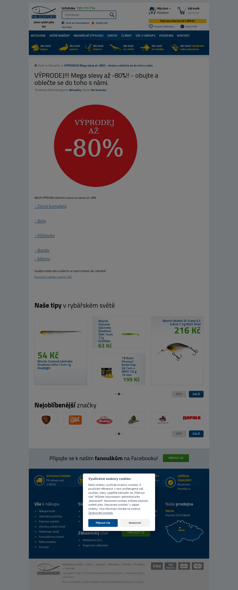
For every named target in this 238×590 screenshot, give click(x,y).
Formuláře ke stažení (51, 537)
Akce (89, 564)
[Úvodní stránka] (42, 12)
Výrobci (100, 564)
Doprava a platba (49, 521)
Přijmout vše (103, 522)
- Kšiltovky (44, 235)
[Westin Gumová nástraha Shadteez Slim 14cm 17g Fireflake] (131, 335)
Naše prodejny (47, 542)
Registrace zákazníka (95, 545)
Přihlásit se (135, 532)
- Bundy (42, 250)
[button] (196, 394)
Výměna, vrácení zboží (52, 526)
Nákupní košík (47, 511)
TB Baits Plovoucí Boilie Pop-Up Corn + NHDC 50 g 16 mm (129, 366)
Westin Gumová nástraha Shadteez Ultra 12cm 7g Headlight (55, 364)
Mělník (169, 511)
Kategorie (38, 35)
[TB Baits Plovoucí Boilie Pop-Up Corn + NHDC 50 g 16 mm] (107, 372)
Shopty (95, 582)
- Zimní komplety (50, 206)
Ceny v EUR (191, 26)
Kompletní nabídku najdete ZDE (53, 277)
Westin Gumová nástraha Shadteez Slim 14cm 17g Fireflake (105, 331)
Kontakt (183, 35)
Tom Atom (115, 582)
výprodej (88, 35)
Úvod (41, 65)
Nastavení (135, 522)
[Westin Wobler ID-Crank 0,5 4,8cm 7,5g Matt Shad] (177, 350)
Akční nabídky (59, 35)
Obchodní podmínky (50, 516)
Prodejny (139, 564)
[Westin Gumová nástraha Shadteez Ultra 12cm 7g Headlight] (60, 335)
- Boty (40, 220)
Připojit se (175, 458)
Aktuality (54, 65)
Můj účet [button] (163, 10)
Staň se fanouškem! (77, 23)
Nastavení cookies (133, 582)
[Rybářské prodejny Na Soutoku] (184, 531)
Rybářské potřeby (72, 564)
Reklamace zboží (49, 531)
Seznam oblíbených (164, 26)
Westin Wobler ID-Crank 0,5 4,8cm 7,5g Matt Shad (182, 322)
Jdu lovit (45, 47)
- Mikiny (42, 258)
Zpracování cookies (100, 512)
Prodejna (166, 35)
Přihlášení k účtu (92, 540)
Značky (112, 35)
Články (126, 35)
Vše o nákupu (145, 35)
